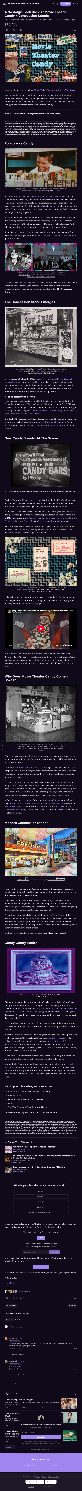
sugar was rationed (34, 500)
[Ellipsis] (76, 1338)
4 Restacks (27, 1291)
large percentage (57, 1038)
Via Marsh (12, 23)
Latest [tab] (12, 1394)
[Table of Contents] (2, 745)
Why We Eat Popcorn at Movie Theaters (54, 90)
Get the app (51, 1482)
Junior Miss (29, 521)
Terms (44, 1477)
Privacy (38, 1477)
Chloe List (12, 1361)
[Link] (1, 143)
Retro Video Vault (70, 491)
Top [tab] (7, 1394)
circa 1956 (27, 371)
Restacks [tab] (18, 1320)
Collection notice (53, 1477)
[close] (60, 1416)
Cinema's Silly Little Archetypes (19, 1399)
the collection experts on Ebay (48, 589)
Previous (12, 1306)
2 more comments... (11, 1384)
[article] (41, 1403)
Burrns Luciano (54, 191)
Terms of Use (50, 1441)
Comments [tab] (9, 1320)
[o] (41, 464)
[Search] (53, 4)
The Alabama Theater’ (34, 369)
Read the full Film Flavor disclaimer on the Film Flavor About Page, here (41, 134)
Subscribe (65, 4)
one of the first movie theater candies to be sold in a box (36, 803)
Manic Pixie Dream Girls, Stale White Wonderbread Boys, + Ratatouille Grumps (32, 1402)
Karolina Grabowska (56, 880)
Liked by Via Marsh (16, 1340)
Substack (31, 1487)
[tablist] (13, 1320)
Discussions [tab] (20, 1394)
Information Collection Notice (40, 1443)
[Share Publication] (57, 4)
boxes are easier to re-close (26, 767)
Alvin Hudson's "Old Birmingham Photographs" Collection (45, 372)
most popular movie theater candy (46, 425)
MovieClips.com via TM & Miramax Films (41, 277)
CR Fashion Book (24, 275)
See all (8, 1447)
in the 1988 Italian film (51, 235)
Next (71, 1306)
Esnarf (50, 591)
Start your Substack (36, 1482)
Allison (11, 1338)
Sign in (75, 4)
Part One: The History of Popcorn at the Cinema (43, 196)
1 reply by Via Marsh (17, 1354)
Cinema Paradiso (69, 235)
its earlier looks (14, 806)
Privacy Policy (56, 1443)
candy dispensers (29, 282)
